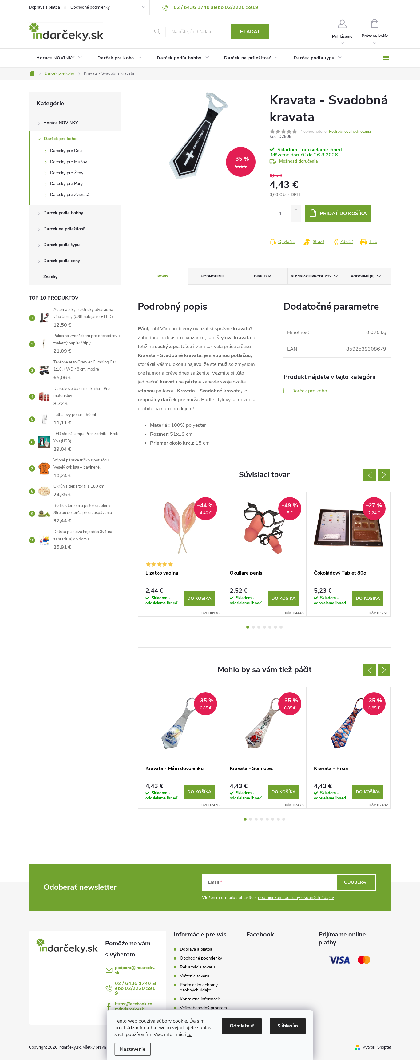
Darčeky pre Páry (66, 183)
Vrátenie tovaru (194, 976)
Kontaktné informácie (200, 999)
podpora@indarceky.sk (135, 970)
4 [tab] (264, 627)
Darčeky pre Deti (66, 151)
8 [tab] (283, 819)
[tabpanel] (180, 554)
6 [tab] (275, 627)
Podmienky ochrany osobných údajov (199, 987)
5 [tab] (269, 627)
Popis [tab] (162, 276)
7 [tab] (281, 627)
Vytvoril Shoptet (377, 1047)
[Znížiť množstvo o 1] (296, 218)
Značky (50, 277)
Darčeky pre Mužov (68, 162)
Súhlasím (287, 1026)
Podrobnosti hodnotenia (350, 131)
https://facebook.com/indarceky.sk (133, 1006)
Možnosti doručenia (298, 161)
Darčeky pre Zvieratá (69, 195)
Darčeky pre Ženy (66, 173)
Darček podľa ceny (61, 261)
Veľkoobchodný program (203, 1008)
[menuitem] (59, 58)
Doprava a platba (44, 7)
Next (384, 475)
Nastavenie (132, 1049)
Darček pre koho (60, 139)
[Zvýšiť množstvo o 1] (296, 209)
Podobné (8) (362, 276)
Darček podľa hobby (63, 213)
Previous (369, 475)
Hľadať (250, 31)
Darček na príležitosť (64, 229)
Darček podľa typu (61, 245)
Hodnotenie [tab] (212, 276)
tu (189, 1034)
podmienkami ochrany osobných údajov (296, 898)
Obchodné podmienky (90, 7)
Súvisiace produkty (311, 276)
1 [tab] (247, 627)
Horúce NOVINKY (60, 123)
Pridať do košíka (343, 213)
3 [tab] (258, 627)
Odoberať (356, 882)
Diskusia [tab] (262, 276)
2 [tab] (253, 627)
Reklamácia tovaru (197, 967)
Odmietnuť (242, 1026)
